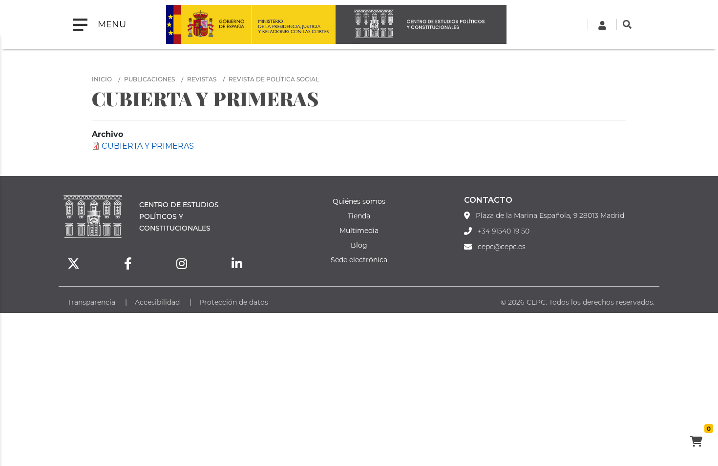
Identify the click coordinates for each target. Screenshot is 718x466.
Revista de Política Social (274, 79)
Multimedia (359, 230)
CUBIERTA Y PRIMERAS (148, 145)
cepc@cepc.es (502, 246)
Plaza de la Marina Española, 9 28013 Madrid (550, 215)
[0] (696, 442)
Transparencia (91, 302)
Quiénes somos (359, 201)
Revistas (201, 79)
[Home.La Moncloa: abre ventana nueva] (208, 24)
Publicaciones (149, 79)
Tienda (359, 215)
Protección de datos (233, 302)
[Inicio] (421, 24)
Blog (359, 245)
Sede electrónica (359, 259)
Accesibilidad (157, 302)
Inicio (102, 79)
